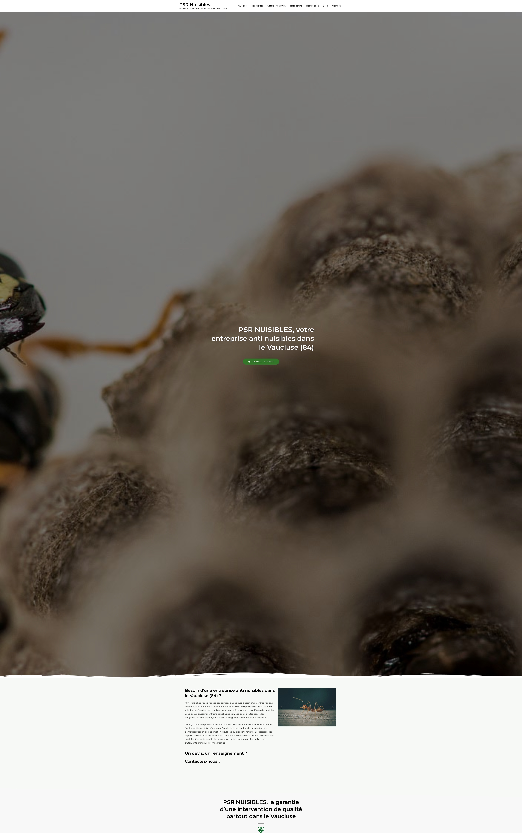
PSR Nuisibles (194, 4)
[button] (261, 362)
